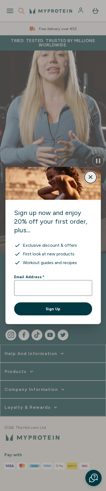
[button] (93, 478)
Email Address (29, 277)
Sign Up (53, 309)
